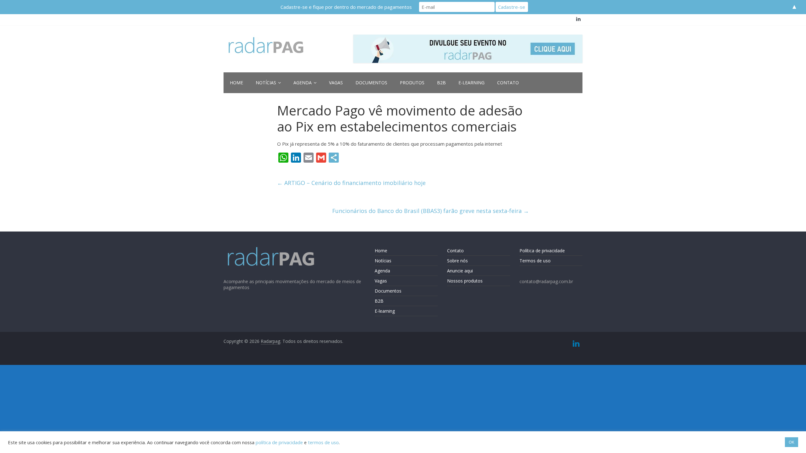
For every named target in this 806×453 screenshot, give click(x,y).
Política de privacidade (542, 251)
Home (236, 83)
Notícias (266, 83)
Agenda (302, 83)
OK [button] (791, 442)
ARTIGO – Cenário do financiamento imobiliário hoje (351, 183)
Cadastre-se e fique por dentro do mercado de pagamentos (346, 7)
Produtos (412, 83)
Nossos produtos (465, 281)
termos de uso (323, 442)
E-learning (471, 83)
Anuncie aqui (460, 271)
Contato (508, 83)
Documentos (371, 83)
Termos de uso (535, 261)
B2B (441, 83)
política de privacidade (279, 442)
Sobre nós (457, 261)
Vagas (336, 83)
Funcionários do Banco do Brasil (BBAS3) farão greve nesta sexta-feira (430, 211)
